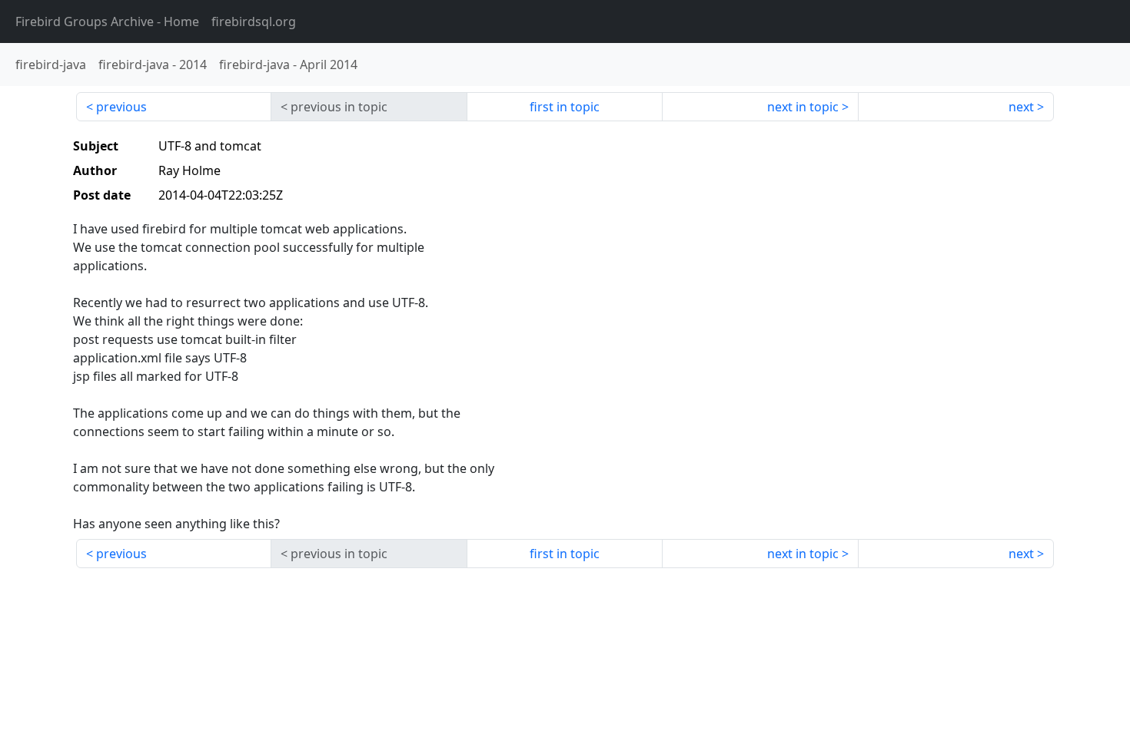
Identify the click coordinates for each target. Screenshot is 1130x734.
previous (121, 106)
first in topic (565, 106)
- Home (107, 21)
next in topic (803, 106)
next (1021, 106)
